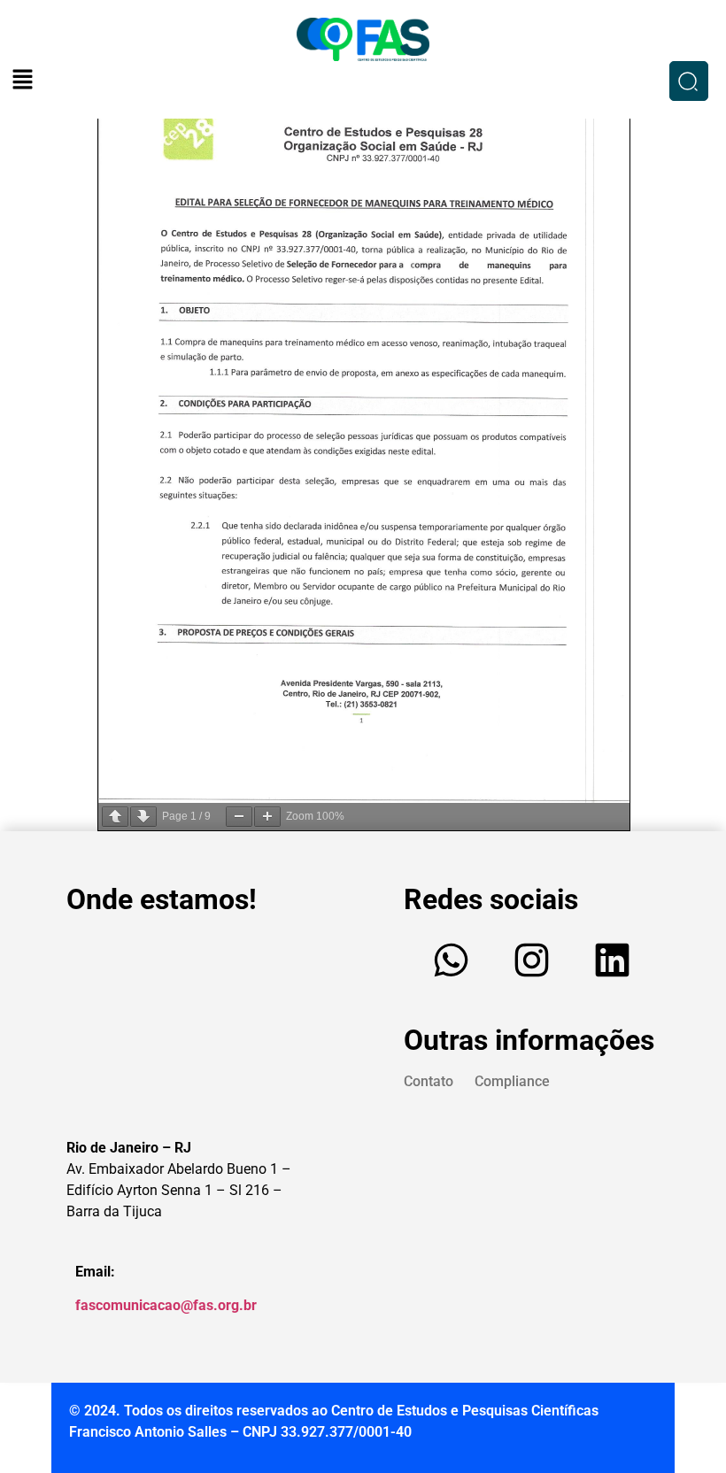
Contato (428, 1081)
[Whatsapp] (451, 960)
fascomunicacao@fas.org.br (166, 1305)
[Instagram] (531, 960)
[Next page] (143, 816)
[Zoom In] (267, 816)
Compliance (512, 1081)
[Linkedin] (612, 960)
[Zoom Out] (239, 816)
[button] (22, 80)
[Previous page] (115, 816)
